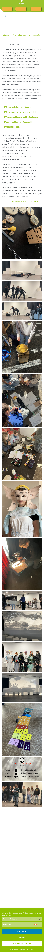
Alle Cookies (22, 931)
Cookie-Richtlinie (14, 949)
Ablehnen (22, 938)
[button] (39, 16)
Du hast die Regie (13, 127)
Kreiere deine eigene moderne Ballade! (21, 112)
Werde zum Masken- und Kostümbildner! (22, 117)
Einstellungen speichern (22, 944)
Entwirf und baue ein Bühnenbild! (19, 122)
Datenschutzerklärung (27, 949)
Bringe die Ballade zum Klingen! (18, 107)
